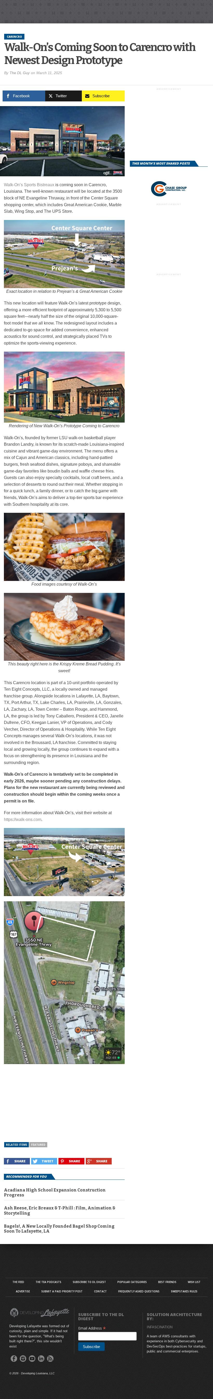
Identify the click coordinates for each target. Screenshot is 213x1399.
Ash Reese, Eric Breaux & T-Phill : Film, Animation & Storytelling (59, 1210)
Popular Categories (132, 1282)
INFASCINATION (159, 1327)
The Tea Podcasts (48, 1282)
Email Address (92, 1328)
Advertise (23, 1291)
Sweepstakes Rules (184, 1291)
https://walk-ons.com (22, 819)
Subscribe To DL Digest (89, 1282)
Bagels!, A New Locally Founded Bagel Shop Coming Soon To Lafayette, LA (59, 1229)
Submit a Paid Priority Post (62, 1291)
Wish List (194, 1282)
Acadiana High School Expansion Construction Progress (55, 1192)
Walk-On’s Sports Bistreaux (29, 185)
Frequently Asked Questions (138, 1291)
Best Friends (167, 1282)
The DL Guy (20, 73)
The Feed (18, 1282)
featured (38, 1145)
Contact (100, 1291)
